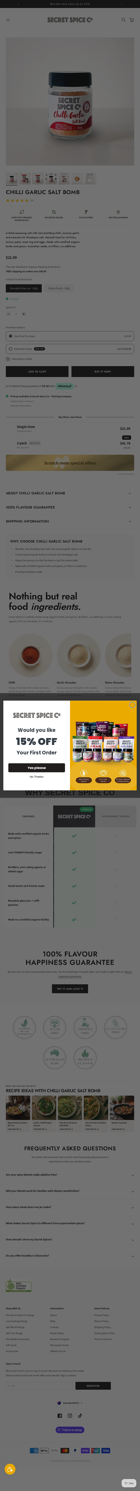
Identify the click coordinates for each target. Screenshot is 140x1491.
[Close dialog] (132, 705)
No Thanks (37, 777)
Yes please (37, 768)
